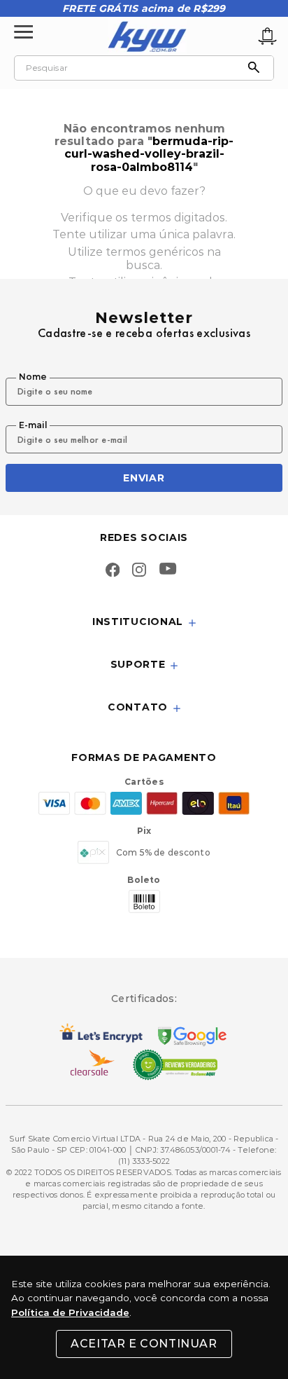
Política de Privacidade (70, 1312)
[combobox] (144, 68)
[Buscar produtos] (257, 68)
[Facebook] (112, 571)
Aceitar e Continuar (144, 1343)
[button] (144, 622)
